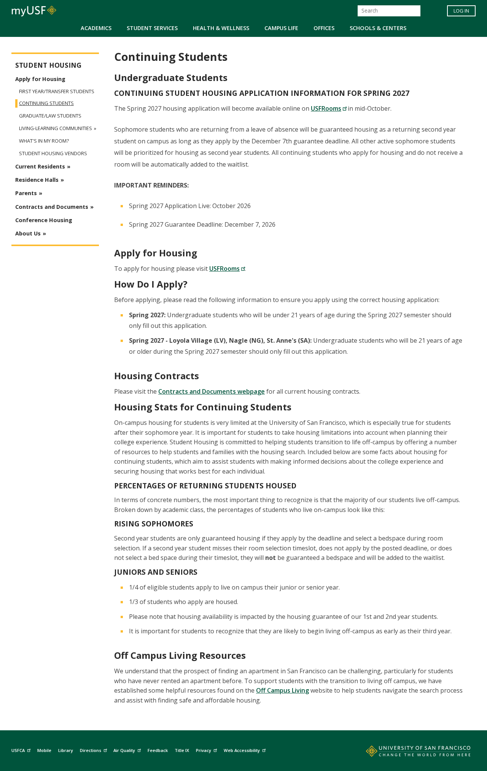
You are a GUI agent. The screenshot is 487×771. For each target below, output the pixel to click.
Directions (90, 750)
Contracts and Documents (51, 206)
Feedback (158, 750)
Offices (324, 28)
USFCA (18, 750)
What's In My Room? (44, 141)
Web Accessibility (242, 750)
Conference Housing (43, 220)
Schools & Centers (378, 28)
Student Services (152, 28)
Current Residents (40, 166)
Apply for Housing (40, 79)
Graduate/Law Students (50, 116)
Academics (96, 28)
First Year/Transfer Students (56, 91)
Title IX (182, 750)
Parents (26, 193)
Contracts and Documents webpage (211, 391)
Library (65, 750)
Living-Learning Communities (55, 128)
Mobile (44, 750)
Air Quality (124, 750)
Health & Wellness (221, 28)
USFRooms (326, 108)
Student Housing (48, 65)
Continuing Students (46, 103)
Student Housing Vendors (53, 153)
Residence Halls (37, 179)
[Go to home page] (410, 753)
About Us (28, 233)
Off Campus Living (282, 690)
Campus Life (281, 28)
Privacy (203, 750)
